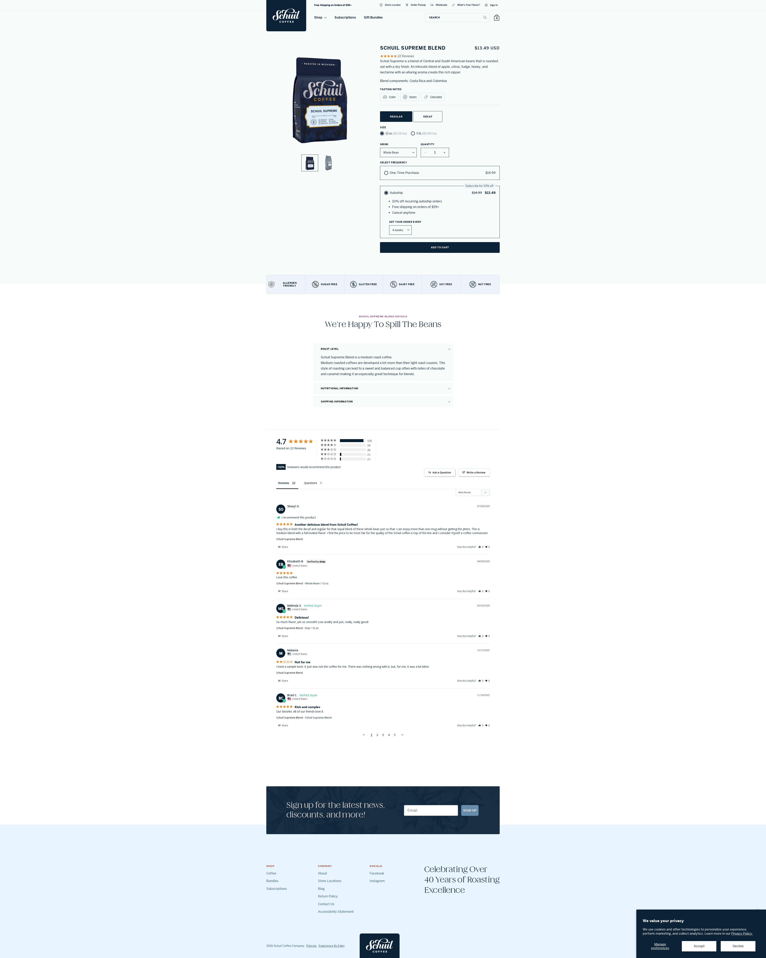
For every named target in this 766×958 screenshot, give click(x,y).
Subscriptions (345, 17)
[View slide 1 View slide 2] (319, 108)
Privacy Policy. (742, 933)
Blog (321, 889)
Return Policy (328, 896)
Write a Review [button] (476, 472)
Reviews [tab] (283, 483)
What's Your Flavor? (468, 4)
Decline (738, 946)
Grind (384, 144)
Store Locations (329, 881)
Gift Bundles (373, 17)
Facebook (377, 873)
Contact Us (326, 904)
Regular (396, 116)
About (322, 873)
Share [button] (284, 547)
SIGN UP (470, 810)
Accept (699, 946)
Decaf (427, 116)
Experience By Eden (332, 945)
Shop (318, 17)
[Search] (485, 17)
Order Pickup (418, 4)
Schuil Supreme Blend (289, 539)
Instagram (377, 881)
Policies (311, 945)
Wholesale (441, 4)
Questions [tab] (310, 483)
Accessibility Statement (336, 912)
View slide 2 (328, 163)
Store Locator (393, 4)
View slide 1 (309, 163)
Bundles (272, 881)
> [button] (402, 735)
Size (383, 127)
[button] (383, 349)
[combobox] (457, 17)
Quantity (427, 144)
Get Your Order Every (405, 222)
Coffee (271, 873)
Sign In (494, 5)
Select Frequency (393, 162)
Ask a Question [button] (441, 472)
